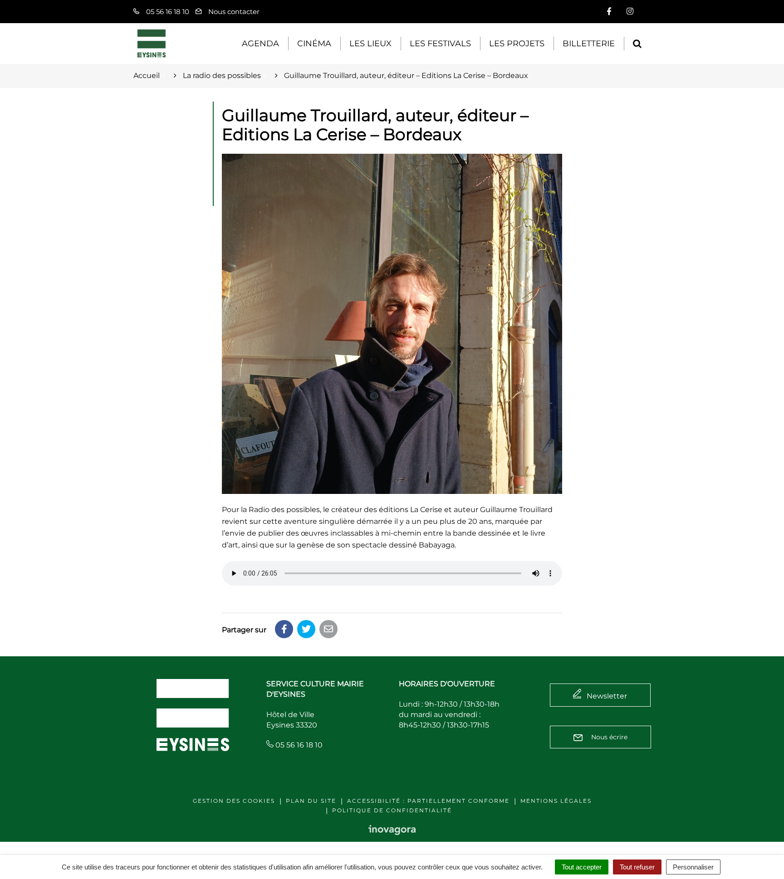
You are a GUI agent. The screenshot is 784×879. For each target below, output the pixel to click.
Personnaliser (693, 867)
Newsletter (607, 696)
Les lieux (370, 44)
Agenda (260, 44)
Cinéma (314, 44)
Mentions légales (556, 800)
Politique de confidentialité (392, 810)
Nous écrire (608, 737)
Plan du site (311, 800)
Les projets (516, 44)
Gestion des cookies (234, 800)
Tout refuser (637, 867)
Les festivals (440, 44)
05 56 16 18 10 (298, 745)
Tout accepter (582, 867)
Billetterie (589, 44)
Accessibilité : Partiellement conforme (428, 800)
